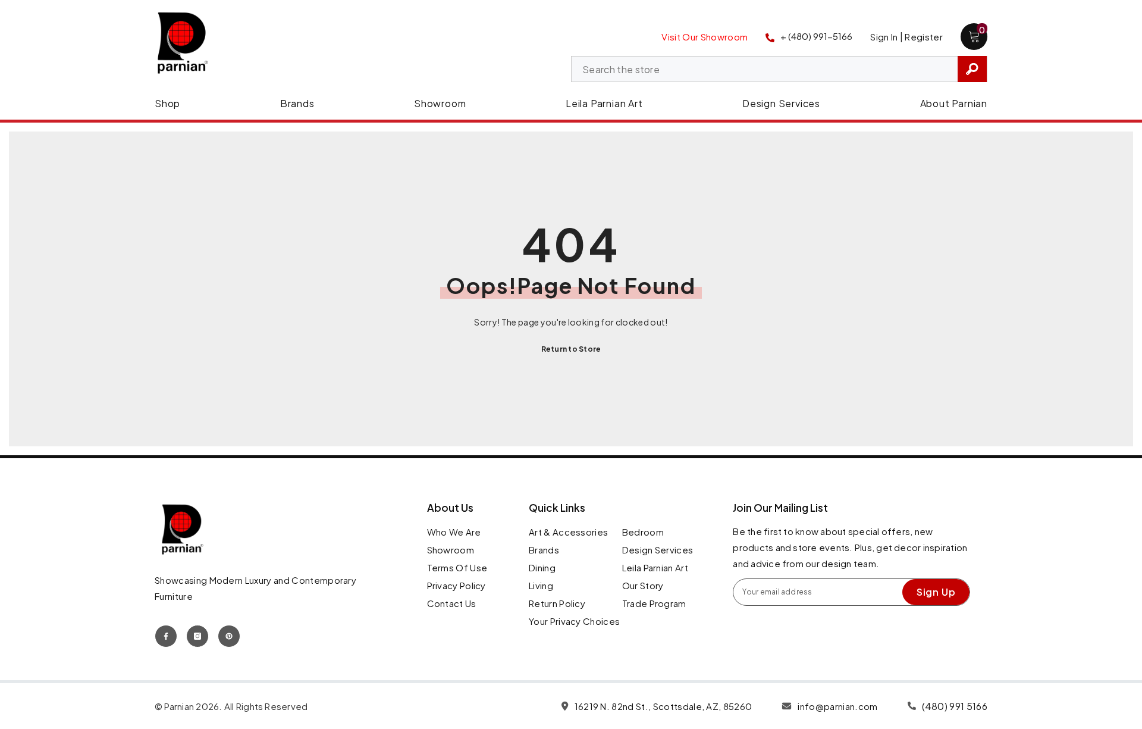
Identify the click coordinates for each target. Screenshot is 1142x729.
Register (924, 36)
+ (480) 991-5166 (816, 36)
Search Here (972, 69)
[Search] (779, 69)
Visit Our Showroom (704, 36)
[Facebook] (166, 636)
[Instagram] (197, 636)
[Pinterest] (229, 636)
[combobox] (765, 70)
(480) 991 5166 (954, 706)
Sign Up (936, 592)
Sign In (884, 36)
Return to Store (571, 349)
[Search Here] (779, 69)
